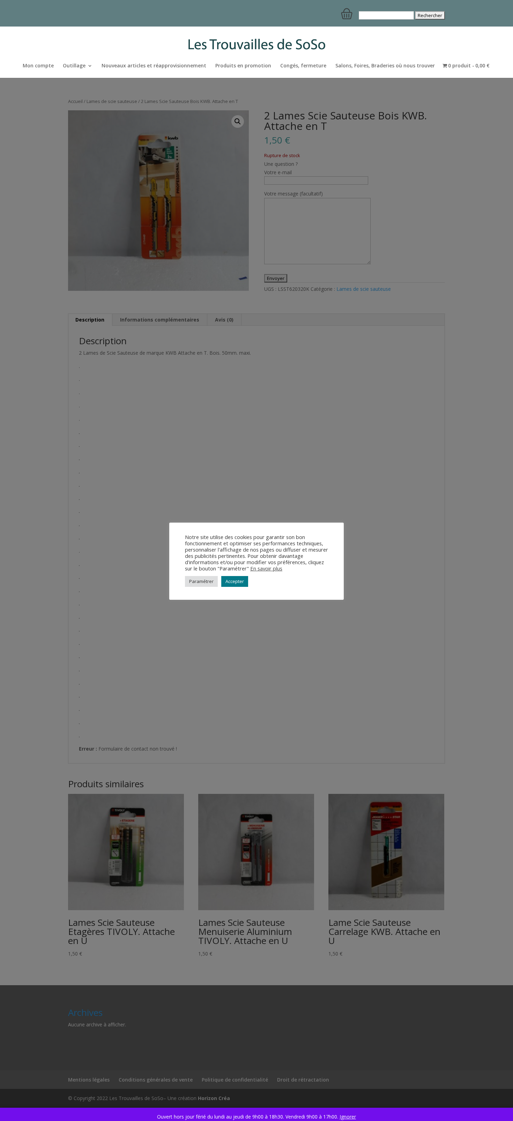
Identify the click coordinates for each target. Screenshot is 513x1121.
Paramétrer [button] (201, 581)
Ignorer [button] (348, 1116)
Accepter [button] (234, 581)
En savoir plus (266, 568)
